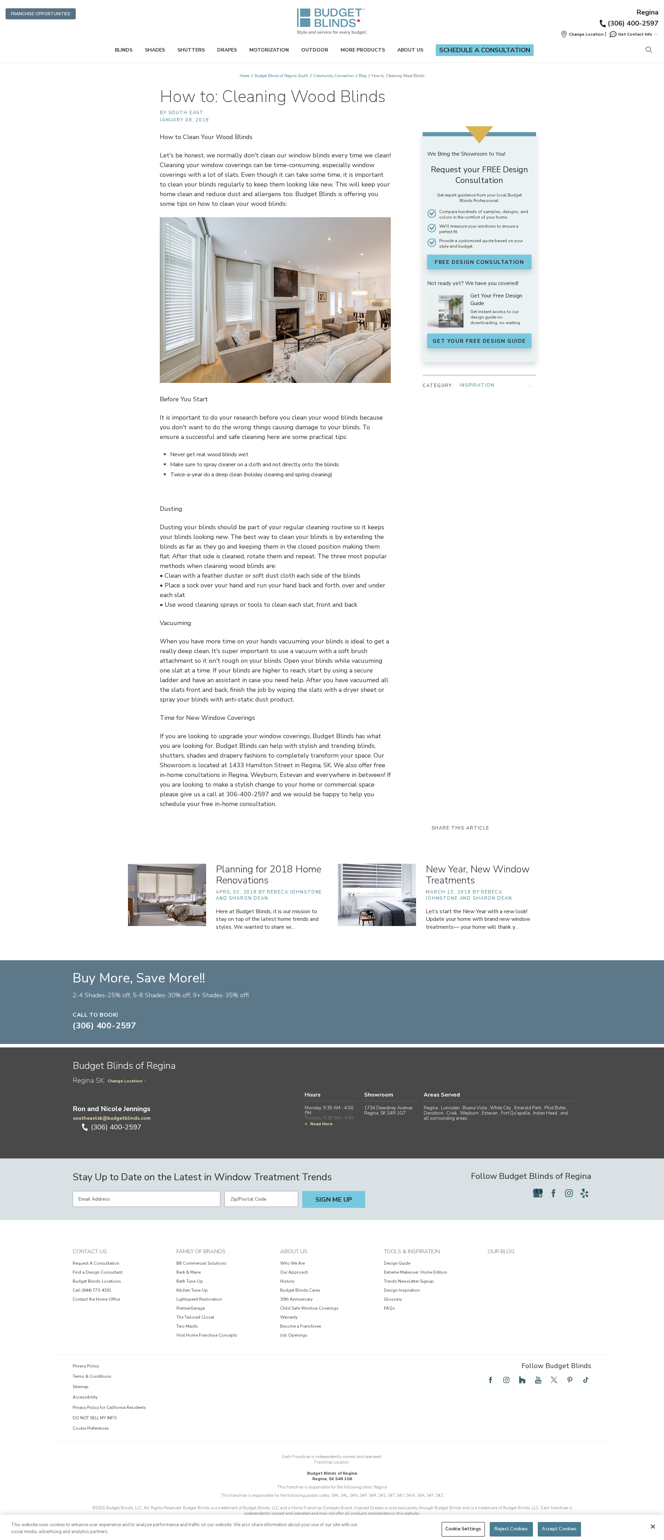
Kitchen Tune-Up (192, 1290)
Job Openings (293, 1335)
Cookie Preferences (91, 1428)
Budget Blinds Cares (300, 1290)
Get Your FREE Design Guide (479, 341)
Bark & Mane (188, 1272)
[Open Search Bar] (649, 50)
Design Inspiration (402, 1290)
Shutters (191, 50)
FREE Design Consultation (479, 262)
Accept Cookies (559, 1529)
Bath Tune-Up (189, 1281)
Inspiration (477, 385)
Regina (647, 12)
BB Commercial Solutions (201, 1263)
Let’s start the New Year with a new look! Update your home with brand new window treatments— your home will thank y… (478, 919)
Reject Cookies (511, 1529)
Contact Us (90, 1251)
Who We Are (292, 1263)
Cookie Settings (463, 1529)
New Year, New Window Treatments (477, 875)
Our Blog (501, 1251)
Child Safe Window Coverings (309, 1308)
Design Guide (397, 1263)
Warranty (289, 1317)
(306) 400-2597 (633, 23)
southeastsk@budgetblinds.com (111, 1118)
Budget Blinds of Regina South (281, 76)
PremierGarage (190, 1308)
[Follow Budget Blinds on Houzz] (522, 1380)
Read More (321, 1124)
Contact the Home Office (96, 1299)
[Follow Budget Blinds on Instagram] (569, 1193)
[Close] (653, 1526)
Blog (363, 76)
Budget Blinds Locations (97, 1281)
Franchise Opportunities (40, 14)
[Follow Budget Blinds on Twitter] (554, 1380)
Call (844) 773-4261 (92, 1290)
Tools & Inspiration (412, 1251)
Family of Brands (200, 1251)
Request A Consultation (96, 1263)
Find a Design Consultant (97, 1272)
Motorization (269, 50)
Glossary (393, 1299)
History (287, 1281)
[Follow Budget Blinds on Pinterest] (569, 1380)
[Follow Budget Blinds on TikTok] (585, 1380)
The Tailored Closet (195, 1317)
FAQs (389, 1308)
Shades (155, 50)
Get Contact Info (635, 34)
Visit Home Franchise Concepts (206, 1335)
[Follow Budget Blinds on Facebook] (553, 1193)
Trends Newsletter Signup (409, 1281)
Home (244, 76)
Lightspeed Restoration (199, 1299)
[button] (582, 34)
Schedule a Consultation (484, 50)
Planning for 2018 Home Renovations (268, 875)
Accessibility (85, 1397)
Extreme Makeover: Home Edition (415, 1272)
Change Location (125, 1081)
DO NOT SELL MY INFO (95, 1418)
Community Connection (333, 76)
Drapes (227, 50)
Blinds (123, 50)
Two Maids (187, 1326)
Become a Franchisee (300, 1326)
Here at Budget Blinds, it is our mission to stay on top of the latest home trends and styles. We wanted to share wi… (267, 919)
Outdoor (314, 50)
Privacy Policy (86, 1366)
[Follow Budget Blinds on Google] (538, 1193)
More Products (363, 50)
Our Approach (294, 1272)
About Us (410, 50)
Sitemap (81, 1387)
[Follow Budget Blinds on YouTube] (538, 1380)
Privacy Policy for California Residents (109, 1407)
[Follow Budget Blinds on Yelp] (584, 1193)
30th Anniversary (296, 1299)
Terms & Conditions (92, 1376)
